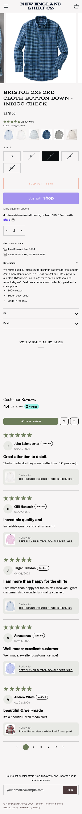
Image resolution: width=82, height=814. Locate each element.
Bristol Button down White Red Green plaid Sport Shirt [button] (45, 731)
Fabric (6, 323)
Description (9, 263)
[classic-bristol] (9, 135)
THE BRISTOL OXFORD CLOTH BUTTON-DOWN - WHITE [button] (47, 479)
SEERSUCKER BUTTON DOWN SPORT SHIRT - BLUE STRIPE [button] (47, 670)
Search (39, 803)
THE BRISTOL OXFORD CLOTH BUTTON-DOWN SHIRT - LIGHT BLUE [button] (47, 608)
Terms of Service (54, 803)
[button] (12, 121)
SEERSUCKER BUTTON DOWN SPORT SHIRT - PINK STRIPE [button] (47, 541)
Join (70, 790)
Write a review (31, 421)
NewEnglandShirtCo (16, 803)
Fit (4, 313)
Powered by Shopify (30, 807)
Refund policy (10, 807)
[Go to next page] (64, 747)
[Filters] (64, 421)
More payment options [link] (16, 208)
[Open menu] (9, 6)
